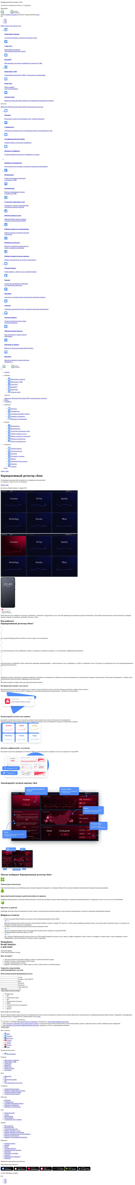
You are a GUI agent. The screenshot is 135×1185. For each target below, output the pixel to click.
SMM (8, 1003)
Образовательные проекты (19, 461)
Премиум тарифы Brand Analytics (14, 1090)
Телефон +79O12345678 (25, 979)
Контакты (14, 464)
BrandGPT (14, 387)
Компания (21, 985)
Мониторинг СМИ (16, 382)
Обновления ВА (9, 1113)
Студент (9, 1007)
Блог (38, 14)
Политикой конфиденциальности (58, 1021)
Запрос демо (9, 26)
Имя (19, 981)
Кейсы (9, 14)
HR (24, 107)
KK (5, 21)
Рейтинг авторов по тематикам (20, 436)
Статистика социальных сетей (20, 431)
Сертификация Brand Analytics (20, 414)
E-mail (20, 977)
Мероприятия (8, 1116)
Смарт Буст (14, 384)
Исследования (8, 1118)
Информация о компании (12, 1156)
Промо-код (21, 1019)
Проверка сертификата (18, 416)
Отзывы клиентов (16, 451)
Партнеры (14, 453)
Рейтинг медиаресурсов (18, 441)
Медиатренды (15, 426)
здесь (38, 1016)
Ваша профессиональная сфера (10, 1012)
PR (9, 107)
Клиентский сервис (16, 107)
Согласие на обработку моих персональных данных (22, 1023)
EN (5, 22)
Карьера (13, 459)
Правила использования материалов (15, 1137)
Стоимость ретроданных (12, 1094)
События (13, 466)
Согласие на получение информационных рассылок (22, 1025)
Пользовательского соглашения (27, 1021)
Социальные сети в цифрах (13, 1119)
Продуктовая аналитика (14, 1001)
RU (5, 19)
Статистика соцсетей (11, 1129)
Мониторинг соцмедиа (18, 379)
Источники (7, 1070)
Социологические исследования (16, 1005)
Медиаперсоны (15, 428)
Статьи (6, 1114)
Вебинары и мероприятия (19, 419)
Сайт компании (23, 987)
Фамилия (21, 983)
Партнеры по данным (17, 456)
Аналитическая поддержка (12, 1092)
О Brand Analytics (16, 448)
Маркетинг (4, 107)
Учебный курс (15, 411)
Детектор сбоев (15, 392)
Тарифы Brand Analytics (11, 1089)
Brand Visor (14, 389)
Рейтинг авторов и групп (19, 434)
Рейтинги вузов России (18, 439)
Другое (8, 1008)
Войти (3, 26)
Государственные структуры (34, 107)
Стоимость (14, 14)
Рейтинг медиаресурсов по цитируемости (17, 1134)
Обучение (14, 409)
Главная (6, 372)
